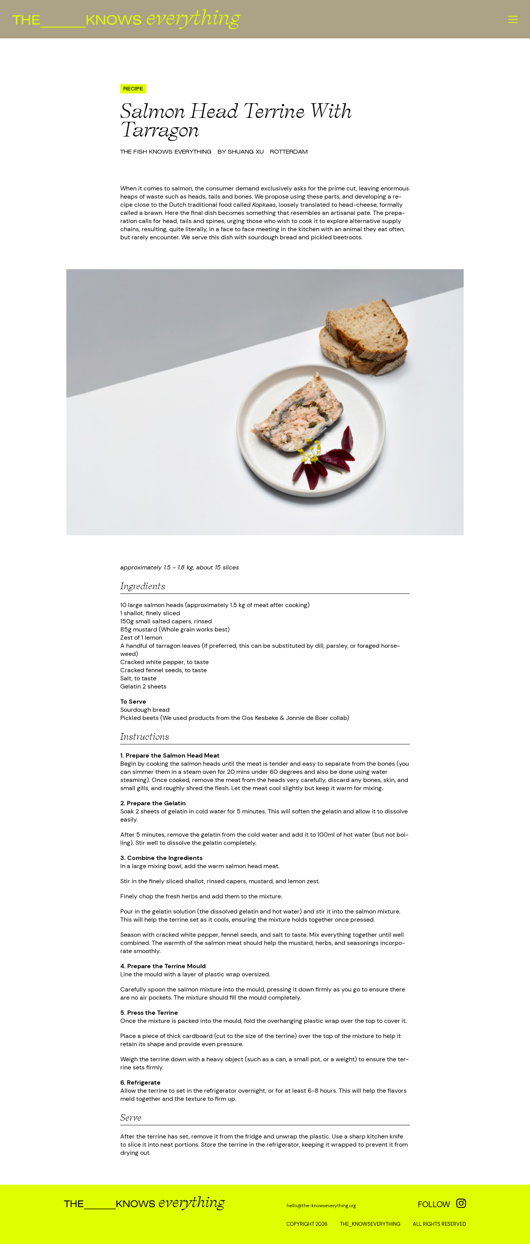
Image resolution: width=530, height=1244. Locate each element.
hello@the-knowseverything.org (321, 1205)
